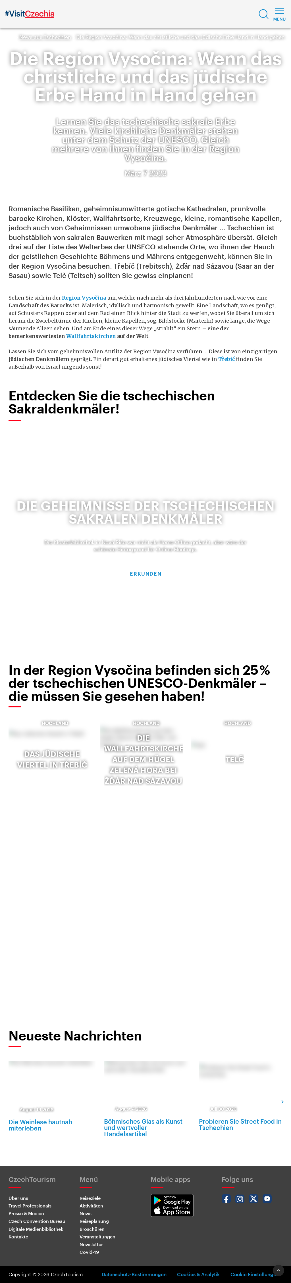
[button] (264, 14)
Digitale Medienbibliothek (36, 1229)
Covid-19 (89, 1252)
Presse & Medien (26, 1213)
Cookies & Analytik (198, 1274)
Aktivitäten (91, 1205)
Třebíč (226, 359)
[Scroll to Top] (278, 1270)
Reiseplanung (94, 1221)
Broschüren (92, 1229)
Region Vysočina (84, 297)
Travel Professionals (30, 1205)
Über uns (18, 1198)
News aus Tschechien (45, 37)
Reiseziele (90, 1198)
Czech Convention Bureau (37, 1221)
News (86, 1213)
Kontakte (18, 1236)
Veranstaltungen (97, 1236)
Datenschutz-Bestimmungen (134, 1274)
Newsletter (91, 1244)
